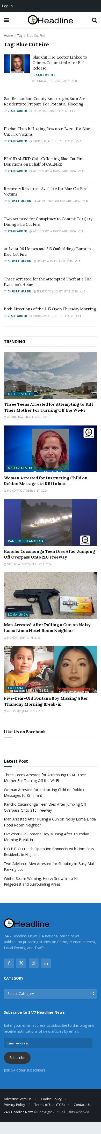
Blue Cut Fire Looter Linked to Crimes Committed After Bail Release (59, 63)
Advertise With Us (18, 1099)
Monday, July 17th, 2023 (23, 638)
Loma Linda (18, 614)
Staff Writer (45, 75)
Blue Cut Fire (36, 35)
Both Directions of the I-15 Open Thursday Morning (50, 308)
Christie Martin (19, 201)
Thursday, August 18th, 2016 (57, 291)
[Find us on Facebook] (9, 963)
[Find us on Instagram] (34, 963)
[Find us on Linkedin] (46, 963)
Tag (20, 35)
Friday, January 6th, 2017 (50, 111)
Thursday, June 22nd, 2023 (25, 711)
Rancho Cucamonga (26, 541)
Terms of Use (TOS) (49, 1104)
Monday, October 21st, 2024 (26, 490)
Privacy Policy (14, 1104)
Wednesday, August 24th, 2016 (54, 171)
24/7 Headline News (18, 1112)
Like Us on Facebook (25, 732)
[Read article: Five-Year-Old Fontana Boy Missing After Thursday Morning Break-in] (50, 669)
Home (8, 35)
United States (20, 394)
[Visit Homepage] (50, 20)
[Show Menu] (6, 20)
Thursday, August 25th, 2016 (53, 141)
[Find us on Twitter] (21, 963)
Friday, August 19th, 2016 (54, 261)
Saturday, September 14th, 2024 (29, 564)
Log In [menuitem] (7, 6)
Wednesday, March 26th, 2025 (27, 417)
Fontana (15, 688)
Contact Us (82, 1104)
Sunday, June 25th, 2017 (52, 81)
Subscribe (17, 1057)
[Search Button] (94, 20)
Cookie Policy (51, 1099)
